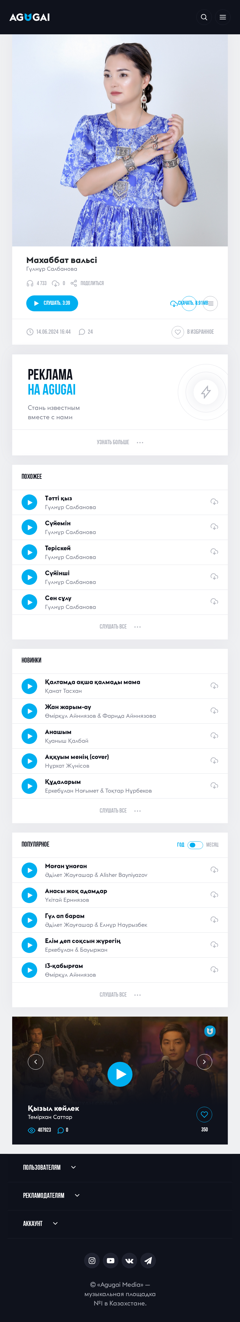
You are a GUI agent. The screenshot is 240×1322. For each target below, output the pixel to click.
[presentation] (35, 1062)
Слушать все (113, 627)
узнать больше (113, 443)
